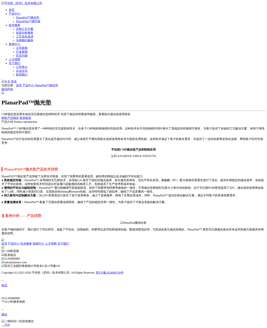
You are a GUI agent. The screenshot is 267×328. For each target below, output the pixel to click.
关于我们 (14, 63)
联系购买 (25, 117)
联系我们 (22, 74)
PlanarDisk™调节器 (28, 21)
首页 (12, 9)
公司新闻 (22, 47)
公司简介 (22, 67)
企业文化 (22, 70)
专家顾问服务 (24, 40)
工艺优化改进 (24, 36)
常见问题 (22, 55)
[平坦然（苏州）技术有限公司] (21, 3)
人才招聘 (14, 59)
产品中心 (14, 13)
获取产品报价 (10, 117)
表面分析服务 (24, 32)
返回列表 (7, 89)
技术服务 (14, 25)
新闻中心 (14, 44)
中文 (7, 81)
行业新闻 (22, 51)
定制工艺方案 (24, 28)
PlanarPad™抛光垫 (27, 17)
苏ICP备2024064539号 (110, 272)
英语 (14, 81)
